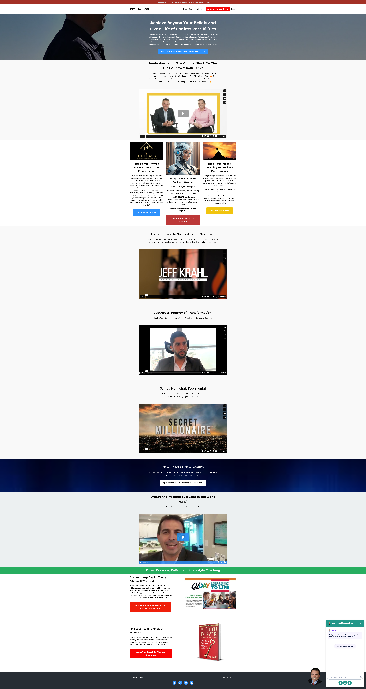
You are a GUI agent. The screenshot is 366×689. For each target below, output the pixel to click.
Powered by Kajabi (229, 677)
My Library (199, 9)
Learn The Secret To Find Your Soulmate (151, 653)
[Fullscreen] (225, 562)
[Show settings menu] (222, 562)
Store (191, 9)
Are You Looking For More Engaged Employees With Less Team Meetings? (183, 2)
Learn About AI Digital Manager (183, 220)
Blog (185, 9)
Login (233, 9)
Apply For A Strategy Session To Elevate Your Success (183, 51)
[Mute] (218, 562)
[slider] (181, 562)
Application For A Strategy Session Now (183, 483)
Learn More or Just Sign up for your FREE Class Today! (150, 606)
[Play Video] (140, 562)
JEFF (140, 9)
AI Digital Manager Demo (217, 9)
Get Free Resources (146, 212)
